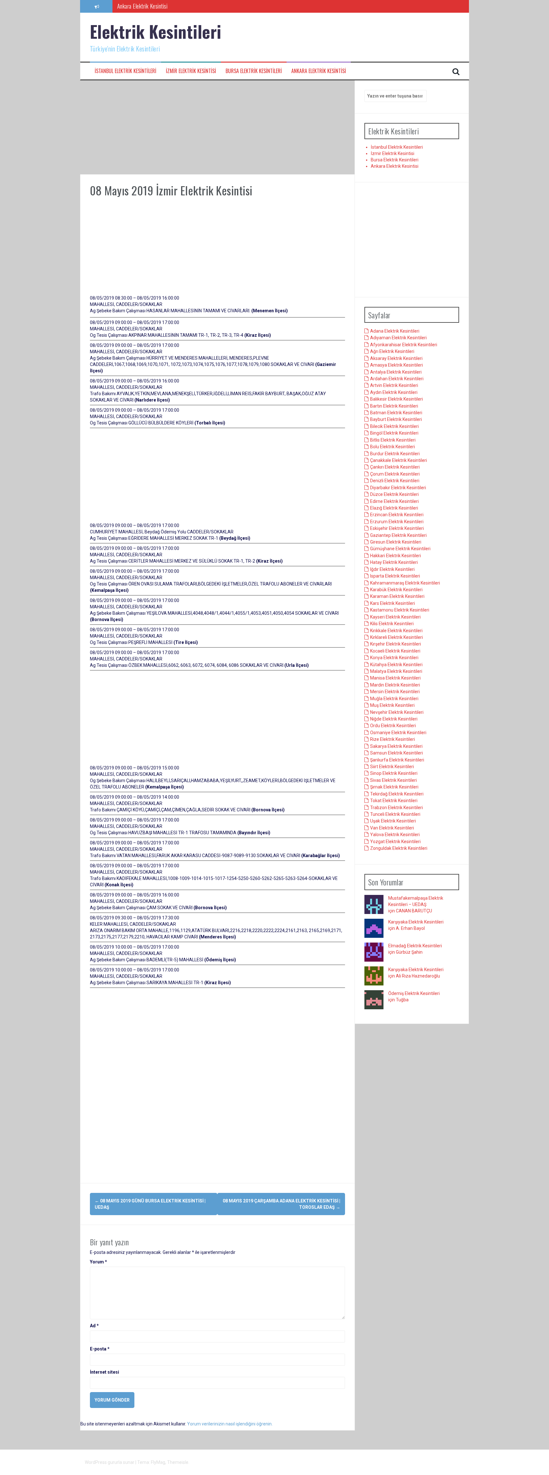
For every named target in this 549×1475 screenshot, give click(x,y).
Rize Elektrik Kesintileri (392, 739)
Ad (94, 1325)
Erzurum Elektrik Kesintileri (397, 521)
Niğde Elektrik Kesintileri (393, 718)
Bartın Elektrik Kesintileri (394, 406)
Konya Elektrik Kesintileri (394, 657)
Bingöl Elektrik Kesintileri (394, 433)
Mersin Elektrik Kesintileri (395, 691)
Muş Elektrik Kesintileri (392, 705)
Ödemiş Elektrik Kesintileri (414, 993)
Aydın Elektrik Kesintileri (393, 392)
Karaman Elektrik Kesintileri (397, 596)
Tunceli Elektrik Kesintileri (395, 814)
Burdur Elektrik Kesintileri (395, 453)
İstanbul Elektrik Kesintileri (125, 71)
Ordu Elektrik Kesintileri (393, 725)
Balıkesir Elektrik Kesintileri (396, 399)
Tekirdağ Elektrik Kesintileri (397, 793)
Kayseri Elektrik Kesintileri (395, 616)
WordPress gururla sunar (110, 1462)
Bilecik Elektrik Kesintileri (394, 426)
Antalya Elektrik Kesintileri (396, 372)
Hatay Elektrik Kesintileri (394, 562)
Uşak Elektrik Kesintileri (393, 820)
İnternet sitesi (104, 1372)
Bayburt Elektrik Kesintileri (396, 419)
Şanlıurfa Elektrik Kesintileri (397, 759)
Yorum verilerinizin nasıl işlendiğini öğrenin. (230, 1423)
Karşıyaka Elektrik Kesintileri (416, 921)
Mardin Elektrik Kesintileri (395, 684)
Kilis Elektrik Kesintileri (392, 623)
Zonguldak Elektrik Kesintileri (398, 848)
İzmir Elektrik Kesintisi (191, 71)
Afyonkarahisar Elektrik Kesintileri (403, 344)
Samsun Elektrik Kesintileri (396, 752)
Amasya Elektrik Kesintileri (396, 365)
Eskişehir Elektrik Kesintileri (397, 528)
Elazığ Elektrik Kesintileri (394, 508)
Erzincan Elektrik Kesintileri (397, 514)
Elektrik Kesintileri (155, 31)
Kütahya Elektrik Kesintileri (396, 664)
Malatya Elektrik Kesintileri (396, 671)
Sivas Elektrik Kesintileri (393, 780)
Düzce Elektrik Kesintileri (394, 494)
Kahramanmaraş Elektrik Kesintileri (405, 582)
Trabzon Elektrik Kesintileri (396, 807)
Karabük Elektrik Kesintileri (396, 589)
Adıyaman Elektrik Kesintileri (398, 337)
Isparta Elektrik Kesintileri (395, 575)
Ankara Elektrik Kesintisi (318, 71)
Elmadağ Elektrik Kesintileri (415, 945)
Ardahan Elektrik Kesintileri (397, 378)
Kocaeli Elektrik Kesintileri (395, 650)
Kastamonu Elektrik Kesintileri (399, 609)
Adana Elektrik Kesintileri (394, 331)
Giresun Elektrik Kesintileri (395, 542)
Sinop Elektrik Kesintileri (393, 773)
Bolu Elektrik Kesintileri (392, 446)
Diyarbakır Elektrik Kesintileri (398, 487)
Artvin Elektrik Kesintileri (394, 385)
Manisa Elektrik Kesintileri (395, 677)
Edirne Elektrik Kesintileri (394, 501)
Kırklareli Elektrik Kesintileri (396, 637)
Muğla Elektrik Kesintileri (394, 698)
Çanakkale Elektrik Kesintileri (398, 460)
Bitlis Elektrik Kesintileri (393, 440)
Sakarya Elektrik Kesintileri (396, 746)
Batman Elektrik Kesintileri (396, 412)
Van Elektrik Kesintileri (392, 827)
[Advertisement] (217, 127)
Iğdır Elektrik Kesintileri (392, 569)
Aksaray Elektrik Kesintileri (396, 358)
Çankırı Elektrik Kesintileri (395, 467)
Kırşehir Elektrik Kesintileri (395, 643)
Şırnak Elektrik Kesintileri (394, 786)
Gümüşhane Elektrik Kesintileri (400, 548)
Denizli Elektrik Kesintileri (394, 480)
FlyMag (158, 1462)
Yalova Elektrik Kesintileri (395, 834)
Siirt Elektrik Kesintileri (392, 766)
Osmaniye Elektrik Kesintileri (398, 732)
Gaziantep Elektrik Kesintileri (398, 535)
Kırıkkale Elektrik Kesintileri (396, 630)
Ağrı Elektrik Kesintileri (392, 351)
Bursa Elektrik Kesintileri (254, 71)
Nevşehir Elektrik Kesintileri (397, 712)
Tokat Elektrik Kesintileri (393, 800)
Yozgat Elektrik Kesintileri (395, 841)
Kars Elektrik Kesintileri (392, 603)
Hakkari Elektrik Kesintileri (395, 555)
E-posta (100, 1348)
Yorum (98, 1261)
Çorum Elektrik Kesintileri (395, 474)
